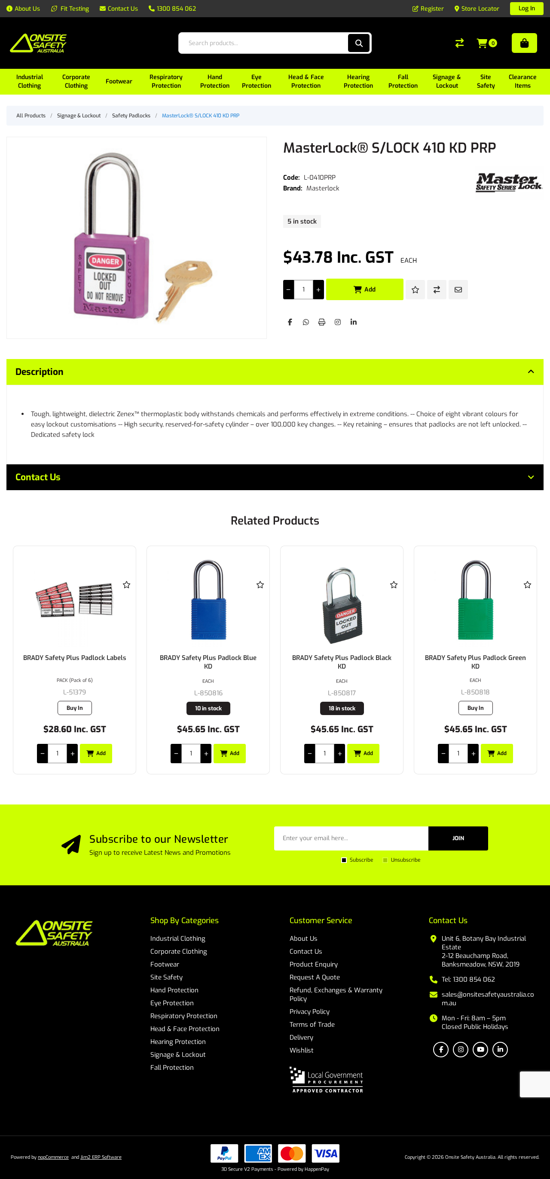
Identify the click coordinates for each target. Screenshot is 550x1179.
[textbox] (266, 43)
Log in (527, 8)
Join (458, 838)
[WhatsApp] (306, 322)
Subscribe (361, 860)
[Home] (54, 933)
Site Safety (166, 977)
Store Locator (480, 9)
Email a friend (458, 289)
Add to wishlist (415, 289)
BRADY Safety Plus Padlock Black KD (341, 662)
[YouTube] (480, 1049)
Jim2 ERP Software (101, 1157)
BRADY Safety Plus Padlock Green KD (475, 662)
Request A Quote (315, 977)
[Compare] (459, 43)
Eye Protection (172, 1003)
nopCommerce (53, 1157)
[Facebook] (290, 322)
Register (432, 9)
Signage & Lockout (178, 1054)
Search (359, 43)
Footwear (164, 964)
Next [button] (528, 512)
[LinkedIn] (354, 322)
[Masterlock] (509, 183)
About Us (304, 938)
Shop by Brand (524, 43)
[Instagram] (338, 322)
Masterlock (322, 188)
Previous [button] (21, 512)
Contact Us (306, 951)
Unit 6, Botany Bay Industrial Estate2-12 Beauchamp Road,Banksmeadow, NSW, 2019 (484, 951)
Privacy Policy (310, 1011)
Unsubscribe (405, 860)
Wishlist (302, 1050)
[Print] (322, 322)
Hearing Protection (178, 1042)
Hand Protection (174, 990)
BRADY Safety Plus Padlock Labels (74, 658)
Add (370, 290)
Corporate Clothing (178, 951)
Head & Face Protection (185, 1029)
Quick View (126, 597)
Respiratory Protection (183, 1016)
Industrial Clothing (177, 938)
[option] (74, 660)
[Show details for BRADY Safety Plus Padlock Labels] (74, 600)
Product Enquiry (314, 964)
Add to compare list (436, 289)
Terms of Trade (312, 1024)
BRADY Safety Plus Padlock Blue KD (208, 662)
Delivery (301, 1037)
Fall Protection (172, 1067)
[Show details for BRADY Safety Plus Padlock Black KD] (341, 600)
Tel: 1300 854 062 (468, 979)
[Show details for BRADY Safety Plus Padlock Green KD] (475, 600)
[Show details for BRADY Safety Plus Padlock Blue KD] (208, 600)
